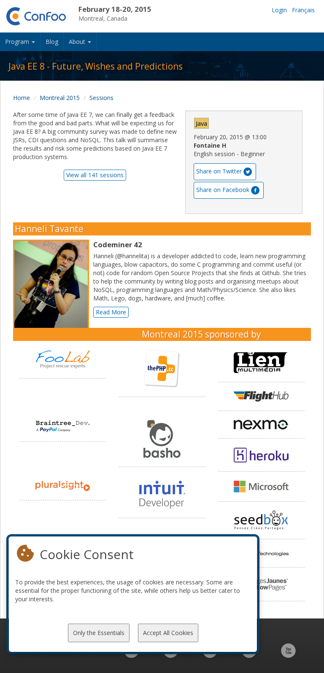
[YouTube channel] (288, 655)
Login (279, 10)
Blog (52, 42)
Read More (111, 312)
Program (18, 42)
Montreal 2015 (60, 98)
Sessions (101, 98)
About (78, 42)
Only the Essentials (98, 633)
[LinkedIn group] (131, 655)
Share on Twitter (219, 171)
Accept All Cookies (168, 633)
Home (21, 98)
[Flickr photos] (249, 655)
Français (303, 10)
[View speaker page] (53, 287)
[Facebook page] (170, 655)
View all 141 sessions (95, 175)
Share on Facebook (222, 190)
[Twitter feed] (210, 655)
